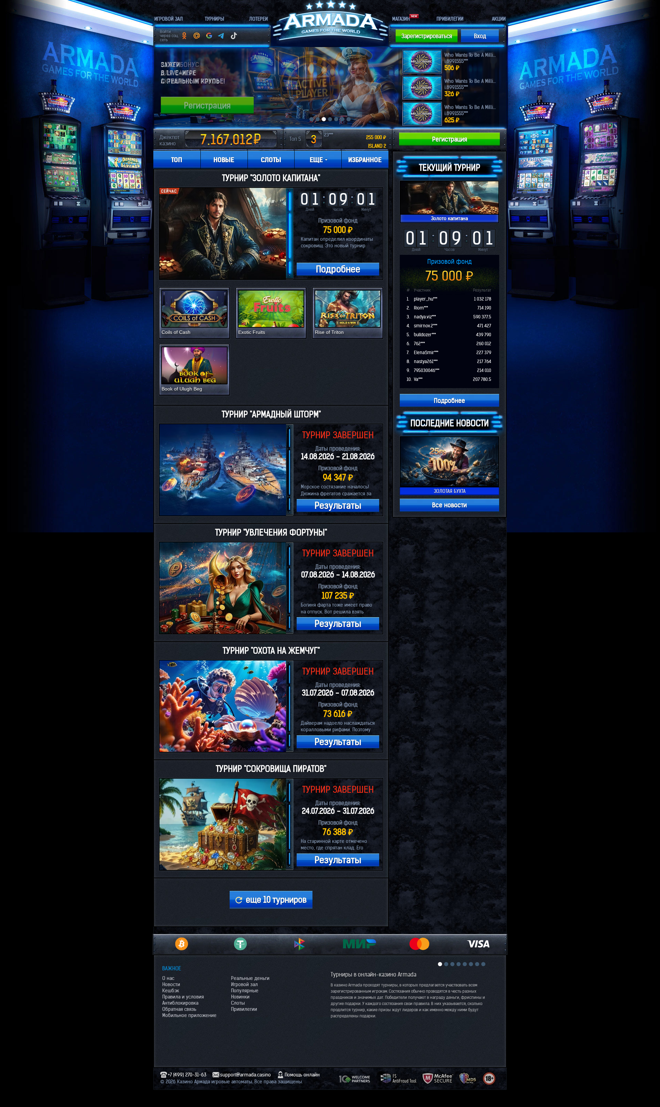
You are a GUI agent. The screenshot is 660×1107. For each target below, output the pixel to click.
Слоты (238, 1003)
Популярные (244, 990)
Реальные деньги (250, 978)
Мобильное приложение (189, 1015)
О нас (168, 978)
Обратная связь (179, 1009)
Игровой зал (244, 984)
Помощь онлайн (302, 1075)
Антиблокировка (180, 1003)
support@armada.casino (245, 1075)
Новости (171, 984)
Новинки (240, 997)
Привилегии (244, 1009)
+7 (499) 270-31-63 (187, 1075)
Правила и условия (183, 997)
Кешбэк (170, 990)
